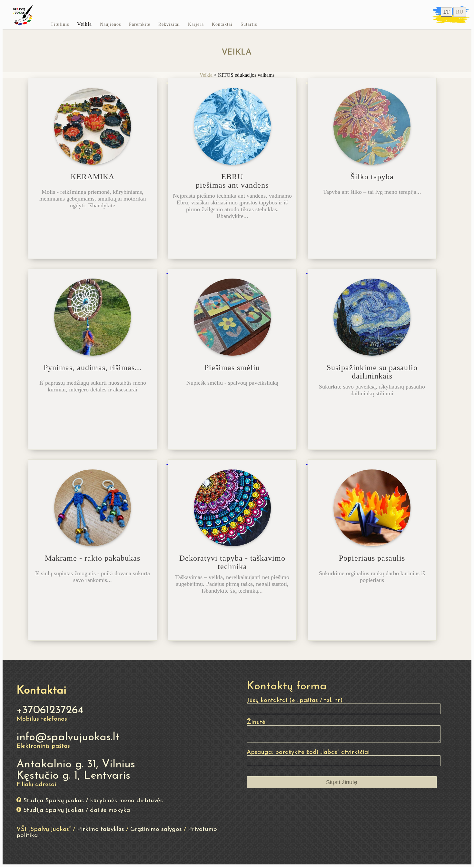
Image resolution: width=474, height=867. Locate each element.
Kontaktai (222, 24)
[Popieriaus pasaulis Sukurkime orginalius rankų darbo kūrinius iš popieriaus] (377, 462)
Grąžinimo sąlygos (156, 829)
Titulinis (60, 24)
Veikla (84, 24)
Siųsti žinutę (341, 782)
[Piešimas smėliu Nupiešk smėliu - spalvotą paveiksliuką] (237, 271)
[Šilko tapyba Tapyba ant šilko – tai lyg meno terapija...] (377, 81)
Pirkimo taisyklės (100, 829)
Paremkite (139, 24)
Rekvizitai (169, 24)
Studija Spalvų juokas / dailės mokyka (76, 810)
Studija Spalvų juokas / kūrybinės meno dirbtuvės (93, 801)
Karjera (196, 24)
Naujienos (110, 24)
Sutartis (249, 24)
